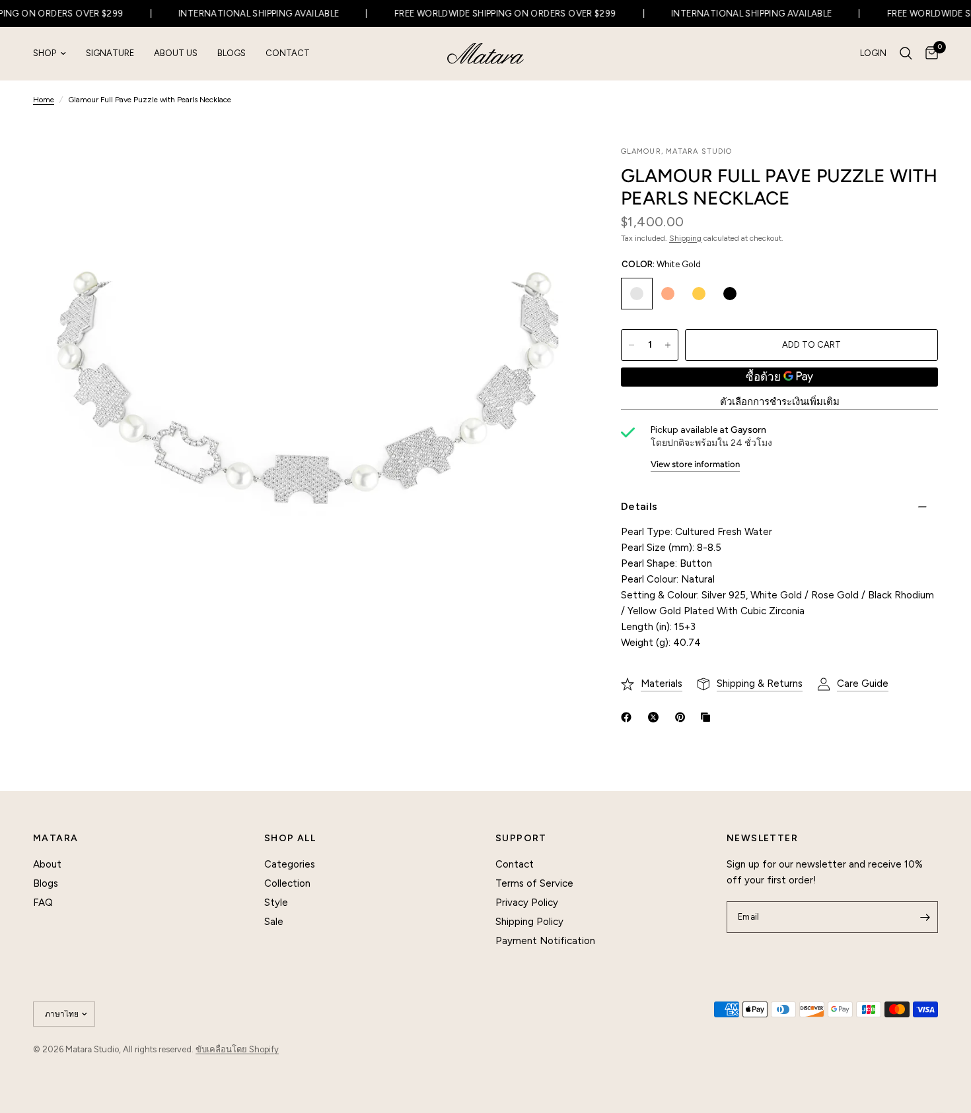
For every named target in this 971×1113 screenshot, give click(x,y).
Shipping (685, 238)
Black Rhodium (730, 293)
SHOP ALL (290, 838)
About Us (176, 53)
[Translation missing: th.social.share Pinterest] (683, 717)
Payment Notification (545, 941)
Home (43, 99)
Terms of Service (534, 883)
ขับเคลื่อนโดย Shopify (237, 1049)
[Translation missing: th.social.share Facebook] (629, 717)
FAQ (43, 902)
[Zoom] (553, 173)
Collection (287, 883)
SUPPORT (521, 838)
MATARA (55, 838)
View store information (695, 464)
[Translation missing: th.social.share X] (656, 717)
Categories (289, 864)
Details (639, 506)
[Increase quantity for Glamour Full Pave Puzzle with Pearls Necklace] (668, 345)
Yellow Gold (699, 293)
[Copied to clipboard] (708, 717)
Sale (273, 922)
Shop (44, 53)
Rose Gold (668, 293)
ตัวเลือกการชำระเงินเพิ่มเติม (780, 402)
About (47, 864)
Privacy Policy (526, 902)
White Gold (637, 293)
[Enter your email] (925, 917)
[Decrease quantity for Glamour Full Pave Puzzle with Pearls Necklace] (631, 345)
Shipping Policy (529, 922)
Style (276, 902)
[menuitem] (54, 53)
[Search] (906, 53)
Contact (288, 53)
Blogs (231, 53)
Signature (110, 53)
